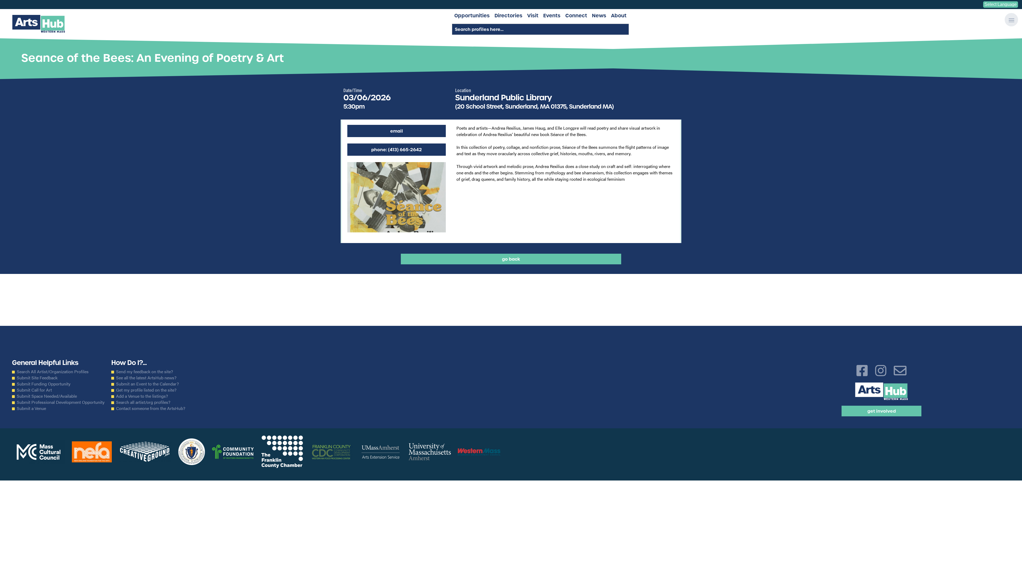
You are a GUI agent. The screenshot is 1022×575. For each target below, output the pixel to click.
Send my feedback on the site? (144, 371)
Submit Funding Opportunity (44, 384)
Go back (511, 259)
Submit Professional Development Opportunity (61, 402)
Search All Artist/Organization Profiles (53, 371)
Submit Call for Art (34, 390)
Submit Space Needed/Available (47, 396)
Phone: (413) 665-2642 (396, 150)
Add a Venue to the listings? (142, 396)
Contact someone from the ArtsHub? (150, 408)
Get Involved (881, 411)
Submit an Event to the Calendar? (147, 384)
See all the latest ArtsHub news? (146, 378)
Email (396, 131)
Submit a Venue (31, 408)
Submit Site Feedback (37, 378)
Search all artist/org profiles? (143, 402)
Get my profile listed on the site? (146, 390)
